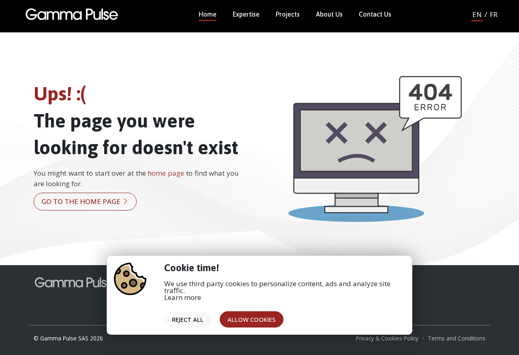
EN (477, 14)
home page (166, 173)
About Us (329, 14)
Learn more (182, 297)
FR (494, 14)
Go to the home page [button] (81, 201)
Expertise (246, 14)
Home (208, 14)
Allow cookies (251, 319)
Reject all (188, 319)
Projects (288, 14)
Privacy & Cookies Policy (387, 338)
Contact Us (375, 14)
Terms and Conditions (456, 338)
